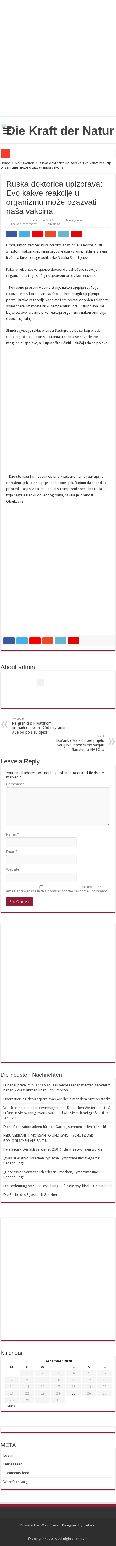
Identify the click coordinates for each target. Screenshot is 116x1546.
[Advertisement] (58, 412)
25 (73, 1393)
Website (12, 869)
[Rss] (58, 1532)
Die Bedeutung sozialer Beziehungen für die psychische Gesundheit (57, 1186)
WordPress (49, 1525)
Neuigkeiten (24, 163)
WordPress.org (15, 1482)
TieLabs (89, 1525)
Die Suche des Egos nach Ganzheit (30, 1194)
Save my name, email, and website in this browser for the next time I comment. (57, 889)
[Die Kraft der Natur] (58, 130)
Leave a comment (24, 224)
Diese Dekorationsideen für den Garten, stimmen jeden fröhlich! (54, 1127)
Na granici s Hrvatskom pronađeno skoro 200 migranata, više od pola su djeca (40, 726)
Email (11, 852)
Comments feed (16, 1473)
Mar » (11, 1406)
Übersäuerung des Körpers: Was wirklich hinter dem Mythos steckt (56, 1099)
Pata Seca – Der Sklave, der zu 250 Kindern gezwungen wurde (52, 1149)
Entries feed (13, 1464)
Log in (8, 1455)
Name (12, 834)
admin (16, 220)
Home (5, 163)
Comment (15, 784)
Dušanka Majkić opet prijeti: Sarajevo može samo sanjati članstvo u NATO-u (80, 743)
